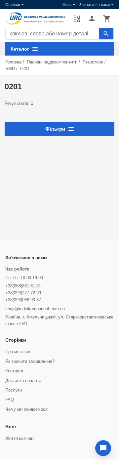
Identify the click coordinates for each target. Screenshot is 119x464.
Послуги (13, 390)
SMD (10, 68)
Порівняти (76, 18)
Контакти (14, 370)
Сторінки (12, 5)
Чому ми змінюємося (26, 409)
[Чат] (103, 448)
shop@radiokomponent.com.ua (35, 308)
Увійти (92, 18)
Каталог (20, 49)
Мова (66, 5)
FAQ (9, 399)
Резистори (93, 62)
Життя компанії (20, 438)
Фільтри (55, 129)
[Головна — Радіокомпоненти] (36, 18)
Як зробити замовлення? (30, 361)
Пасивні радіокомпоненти (52, 62)
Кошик (107, 18)
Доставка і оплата (23, 380)
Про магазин (17, 351)
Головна (13, 62)
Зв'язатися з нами (94, 5)
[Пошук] (106, 33)
